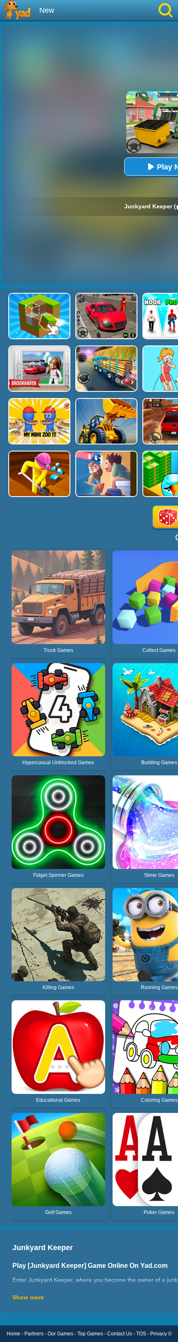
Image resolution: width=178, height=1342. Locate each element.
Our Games (60, 1334)
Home (13, 1334)
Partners (33, 1334)
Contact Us (119, 1334)
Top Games (90, 1334)
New (46, 10)
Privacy (158, 1334)
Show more (28, 1297)
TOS (141, 1334)
